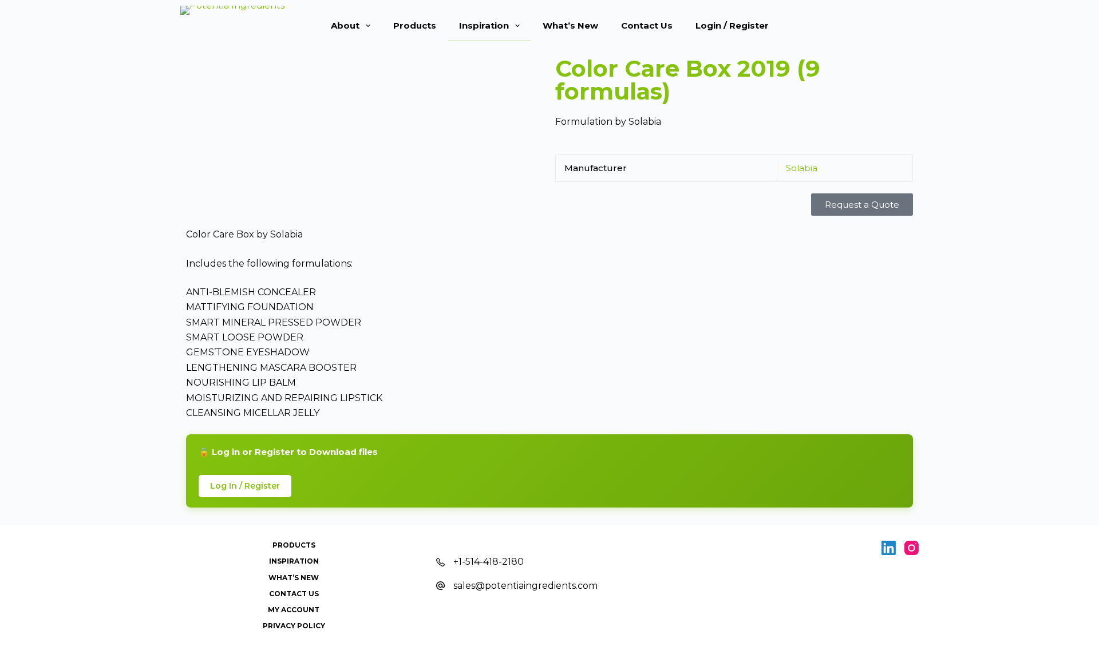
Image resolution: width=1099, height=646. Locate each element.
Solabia (801, 168)
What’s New (570, 25)
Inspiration (484, 25)
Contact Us (647, 25)
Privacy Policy (294, 625)
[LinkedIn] (888, 548)
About (345, 25)
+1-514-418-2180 (488, 561)
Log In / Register (245, 486)
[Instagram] (911, 548)
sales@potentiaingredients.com (525, 585)
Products (414, 25)
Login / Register (732, 25)
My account (293, 609)
